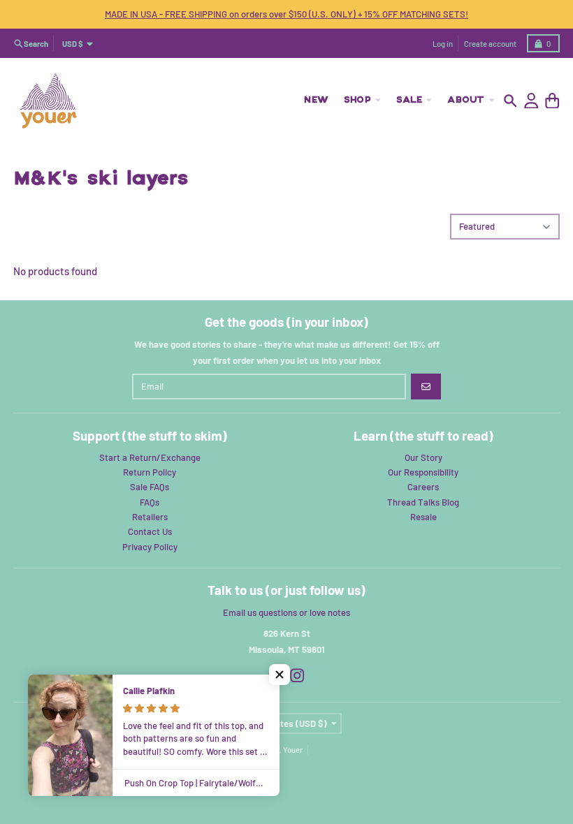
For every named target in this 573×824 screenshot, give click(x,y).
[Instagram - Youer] (297, 676)
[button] (279, 674)
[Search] (510, 101)
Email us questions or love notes (286, 612)
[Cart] (552, 101)
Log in (443, 43)
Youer (293, 749)
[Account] (531, 101)
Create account (490, 43)
